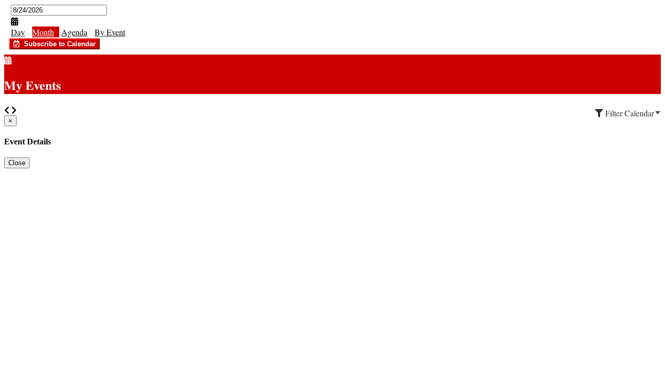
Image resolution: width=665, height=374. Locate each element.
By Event (110, 31)
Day (18, 31)
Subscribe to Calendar (58, 44)
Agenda (74, 31)
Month (43, 31)
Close (16, 163)
